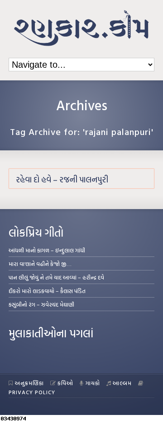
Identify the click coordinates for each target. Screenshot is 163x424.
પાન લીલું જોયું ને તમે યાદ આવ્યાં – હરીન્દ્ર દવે (56, 277)
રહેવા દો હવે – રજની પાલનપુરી (62, 179)
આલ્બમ (122, 383)
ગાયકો (93, 383)
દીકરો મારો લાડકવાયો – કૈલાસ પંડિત (47, 291)
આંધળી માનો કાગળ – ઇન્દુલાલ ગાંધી (47, 250)
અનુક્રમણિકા (29, 383)
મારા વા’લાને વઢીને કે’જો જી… (40, 264)
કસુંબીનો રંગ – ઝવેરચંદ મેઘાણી (41, 304)
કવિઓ (65, 383)
